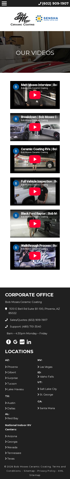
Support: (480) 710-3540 (25, 326)
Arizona (12, 436)
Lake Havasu (15, 389)
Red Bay (12, 418)
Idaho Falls (46, 376)
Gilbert (11, 372)
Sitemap (29, 470)
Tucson (12, 383)
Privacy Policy (46, 470)
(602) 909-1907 (55, 3)
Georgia (12, 441)
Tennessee (14, 453)
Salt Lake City (48, 389)
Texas (10, 458)
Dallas (11, 408)
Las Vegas (45, 366)
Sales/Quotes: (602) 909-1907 (28, 319)
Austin (11, 403)
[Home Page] (35, 18)
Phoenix (12, 366)
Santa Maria (47, 408)
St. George (46, 394)
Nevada (12, 447)
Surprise (12, 378)
